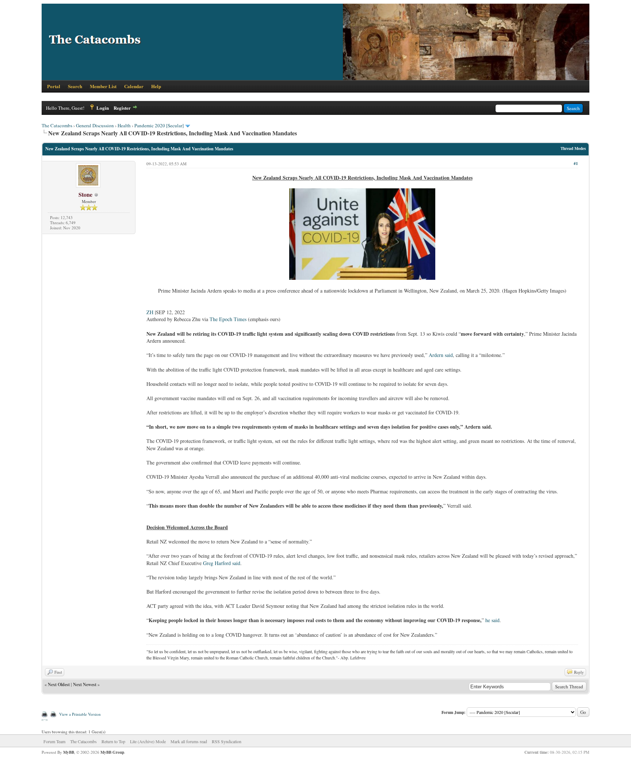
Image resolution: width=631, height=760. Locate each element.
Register (122, 107)
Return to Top (113, 741)
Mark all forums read (189, 741)
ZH (149, 312)
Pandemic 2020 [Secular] (159, 125)
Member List (103, 86)
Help (156, 86)
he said (492, 620)
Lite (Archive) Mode (148, 741)
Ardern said (441, 354)
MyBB (68, 752)
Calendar (134, 86)
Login (102, 107)
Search (75, 86)
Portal (53, 86)
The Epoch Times (228, 319)
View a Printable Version (80, 714)
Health (124, 125)
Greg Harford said (221, 563)
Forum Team (54, 741)
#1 (576, 163)
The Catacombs (57, 125)
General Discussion (95, 125)
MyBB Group (112, 752)
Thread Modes (573, 148)
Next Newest (84, 684)
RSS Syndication (226, 741)
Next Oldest (59, 684)
